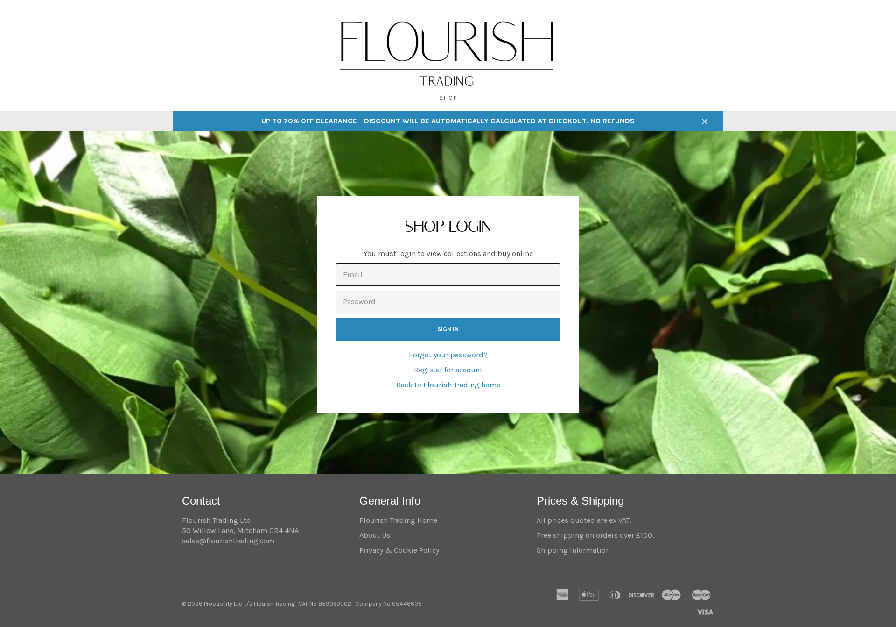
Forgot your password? (448, 354)
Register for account (448, 369)
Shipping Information (573, 550)
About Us (374, 535)
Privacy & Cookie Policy (399, 550)
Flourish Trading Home (398, 520)
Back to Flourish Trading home (448, 384)
